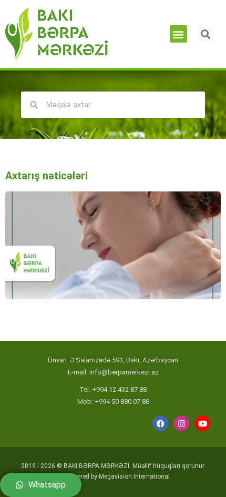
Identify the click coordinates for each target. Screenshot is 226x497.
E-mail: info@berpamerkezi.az (113, 372)
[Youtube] (202, 423)
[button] (178, 34)
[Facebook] (160, 423)
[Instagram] (181, 423)
